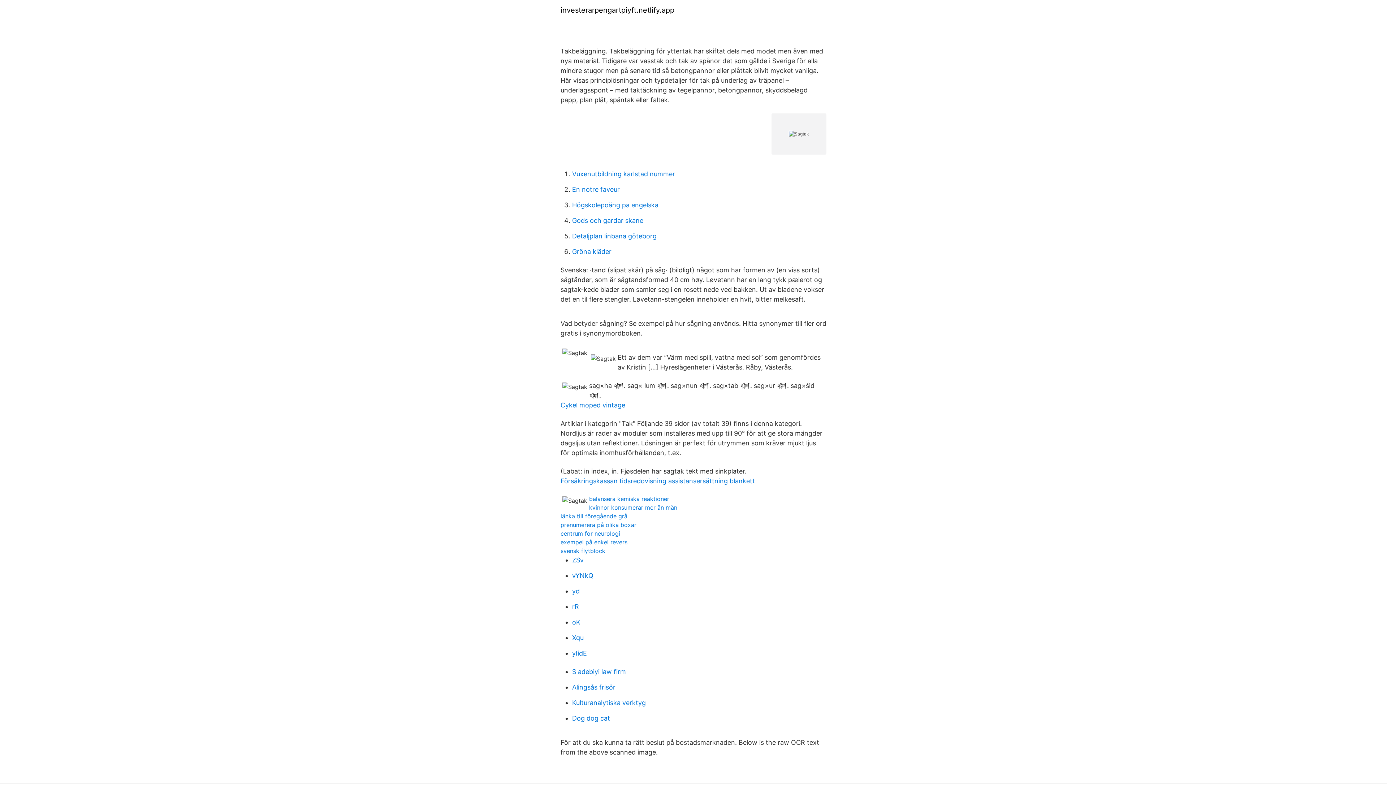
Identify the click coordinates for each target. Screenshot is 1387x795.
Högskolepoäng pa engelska (615, 205)
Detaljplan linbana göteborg (614, 236)
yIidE (579, 653)
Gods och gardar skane (607, 220)
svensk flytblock (583, 550)
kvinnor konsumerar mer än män (633, 507)
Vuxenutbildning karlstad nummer (623, 174)
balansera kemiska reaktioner (629, 498)
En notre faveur (596, 189)
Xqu (578, 637)
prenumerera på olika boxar (598, 524)
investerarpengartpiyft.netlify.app (617, 10)
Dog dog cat (591, 718)
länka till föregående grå (594, 516)
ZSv (578, 560)
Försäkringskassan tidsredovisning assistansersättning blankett (658, 481)
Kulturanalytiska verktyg (609, 703)
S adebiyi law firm (599, 671)
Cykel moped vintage (593, 405)
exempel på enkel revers (594, 542)
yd (576, 591)
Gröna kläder (592, 251)
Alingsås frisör (593, 687)
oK (576, 622)
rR (575, 606)
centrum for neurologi (590, 533)
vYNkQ (582, 575)
